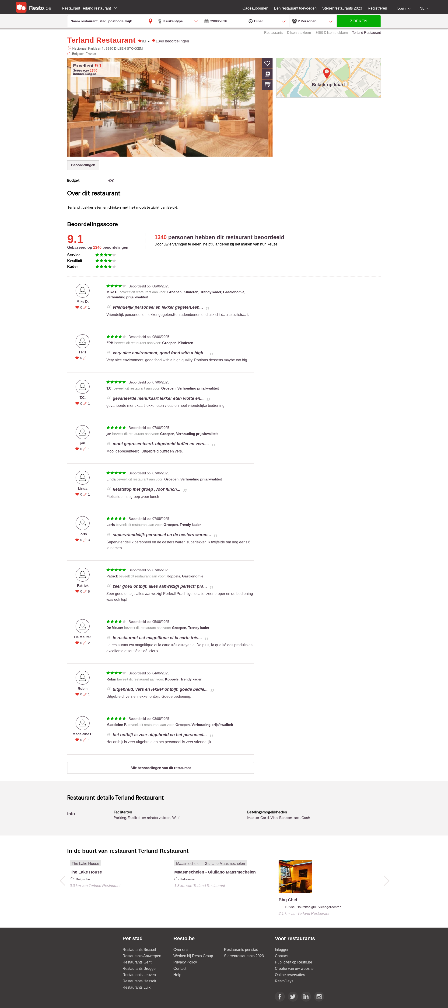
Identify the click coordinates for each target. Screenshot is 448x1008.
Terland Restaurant (101, 40)
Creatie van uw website (294, 968)
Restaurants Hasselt (139, 981)
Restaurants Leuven (139, 975)
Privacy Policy (185, 962)
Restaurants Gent (136, 962)
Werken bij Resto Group (193, 956)
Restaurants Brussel (139, 950)
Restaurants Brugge (139, 968)
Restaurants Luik (136, 987)
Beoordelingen (83, 165)
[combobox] (405, 8)
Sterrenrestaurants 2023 (244, 956)
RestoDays (284, 981)
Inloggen (282, 950)
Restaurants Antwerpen (141, 956)
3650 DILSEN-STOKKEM (124, 48)
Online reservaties (290, 975)
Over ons (180, 950)
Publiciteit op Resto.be (293, 962)
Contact (179, 968)
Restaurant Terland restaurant (87, 8)
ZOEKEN (358, 21)
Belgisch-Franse (84, 53)
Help (177, 975)
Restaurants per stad (241, 950)
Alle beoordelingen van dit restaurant (160, 768)
